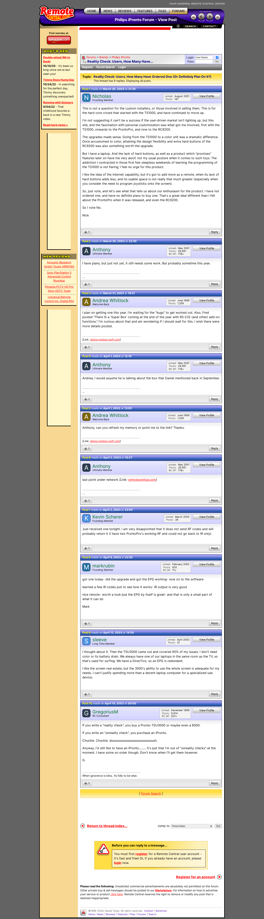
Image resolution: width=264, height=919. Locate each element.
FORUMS (178, 11)
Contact (148, 910)
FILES (162, 11)
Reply (214, 231)
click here (117, 894)
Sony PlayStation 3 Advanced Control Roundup (59, 276)
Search (152, 914)
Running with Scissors (58, 102)
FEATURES (144, 11)
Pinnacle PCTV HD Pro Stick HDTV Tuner (59, 288)
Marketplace (163, 890)
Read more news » (55, 124)
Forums (91, 57)
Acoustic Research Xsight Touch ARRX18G (59, 264)
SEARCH (190, 26)
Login (122, 67)
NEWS (108, 11)
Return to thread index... (107, 826)
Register (87, 67)
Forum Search (105, 67)
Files (132, 914)
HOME (91, 11)
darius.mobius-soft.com (105, 339)
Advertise (161, 910)
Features (123, 914)
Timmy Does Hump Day (58, 79)
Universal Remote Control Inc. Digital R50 (59, 299)
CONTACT (209, 26)
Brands (103, 57)
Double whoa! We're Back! (56, 59)
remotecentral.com (142, 480)
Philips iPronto (121, 57)
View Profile (206, 96)
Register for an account (195, 877)
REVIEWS (124, 11)
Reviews (110, 914)
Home (91, 914)
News (100, 914)
